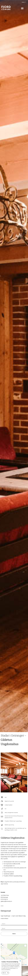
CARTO (25, 964)
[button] (22, 8)
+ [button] (2, 945)
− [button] (2, 948)
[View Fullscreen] (25, 946)
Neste (14, 933)
